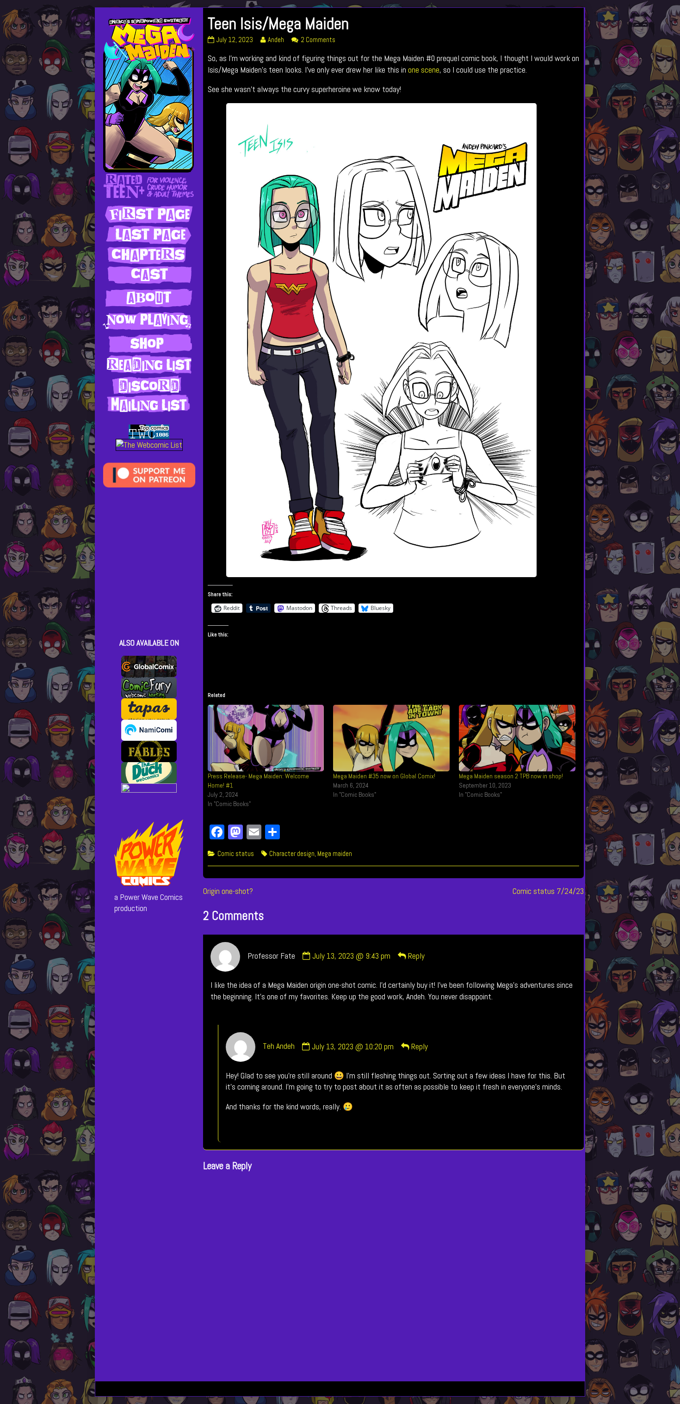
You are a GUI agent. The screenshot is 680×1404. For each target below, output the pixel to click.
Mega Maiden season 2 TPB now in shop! (511, 776)
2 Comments (318, 40)
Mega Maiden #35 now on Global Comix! (384, 776)
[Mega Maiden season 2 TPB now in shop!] (517, 738)
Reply (416, 956)
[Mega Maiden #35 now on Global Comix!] (391, 738)
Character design (292, 854)
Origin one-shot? (228, 891)
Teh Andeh (279, 1046)
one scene (423, 70)
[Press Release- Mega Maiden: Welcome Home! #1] (266, 738)
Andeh (275, 40)
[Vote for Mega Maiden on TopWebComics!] (149, 431)
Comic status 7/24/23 (548, 891)
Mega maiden (334, 854)
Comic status (235, 854)
